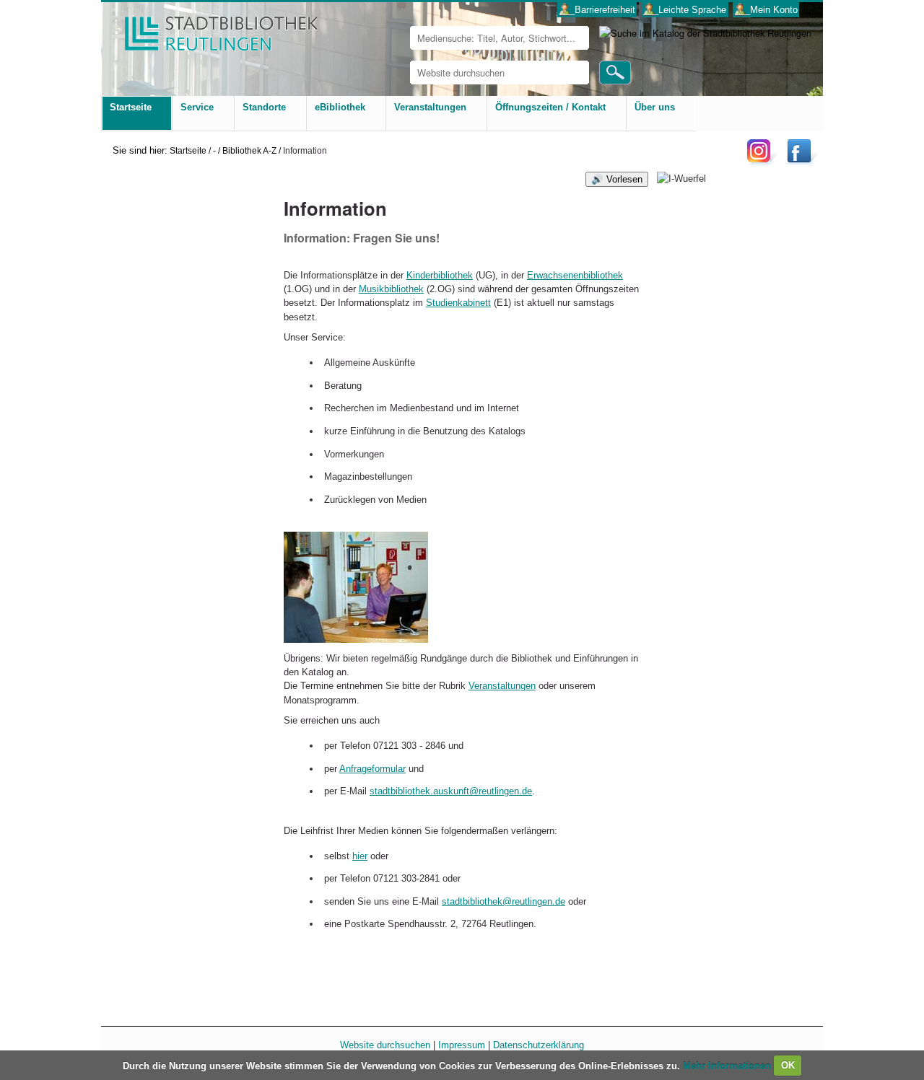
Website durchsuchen (385, 1045)
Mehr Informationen (728, 1065)
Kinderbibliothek (439, 275)
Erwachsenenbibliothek (575, 275)
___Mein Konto (766, 9)
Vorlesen (624, 179)
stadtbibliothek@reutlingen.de (503, 901)
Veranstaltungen (502, 685)
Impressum (461, 1045)
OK (788, 1065)
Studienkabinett (458, 302)
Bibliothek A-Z (249, 150)
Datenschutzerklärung (538, 1045)
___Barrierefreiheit (597, 9)
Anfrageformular (372, 768)
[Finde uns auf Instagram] (762, 162)
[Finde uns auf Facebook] (801, 162)
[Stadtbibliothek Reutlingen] (211, 28)
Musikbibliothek (391, 289)
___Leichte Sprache (684, 9)
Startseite (188, 150)
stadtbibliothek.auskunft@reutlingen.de (451, 791)
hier (359, 856)
